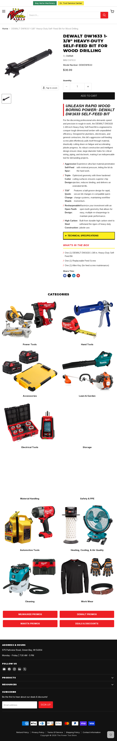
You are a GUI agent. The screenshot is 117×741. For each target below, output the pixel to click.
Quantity (67, 80)
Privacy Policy (38, 732)
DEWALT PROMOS (87, 614)
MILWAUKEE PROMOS (30, 614)
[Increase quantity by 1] (88, 86)
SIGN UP (46, 704)
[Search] (104, 15)
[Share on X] (69, 275)
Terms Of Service (55, 732)
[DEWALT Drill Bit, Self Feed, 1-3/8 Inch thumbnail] (6, 98)
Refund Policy (22, 732)
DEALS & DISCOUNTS (86, 623)
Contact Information (92, 732)
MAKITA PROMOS (30, 623)
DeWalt (69, 55)
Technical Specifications (83, 235)
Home (5, 28)
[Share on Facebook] (64, 275)
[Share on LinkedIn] (73, 275)
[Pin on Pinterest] (78, 275)
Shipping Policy (73, 732)
